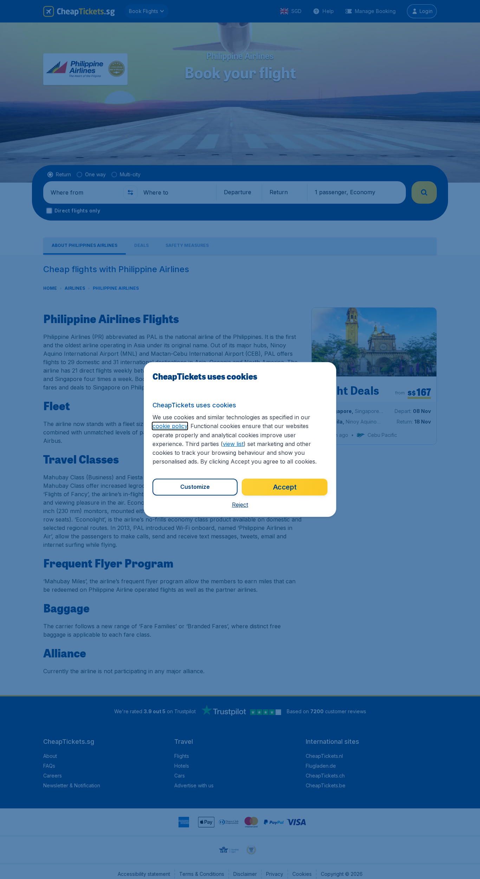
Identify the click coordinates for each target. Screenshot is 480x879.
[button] (240, 504)
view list (233, 443)
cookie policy (170, 425)
